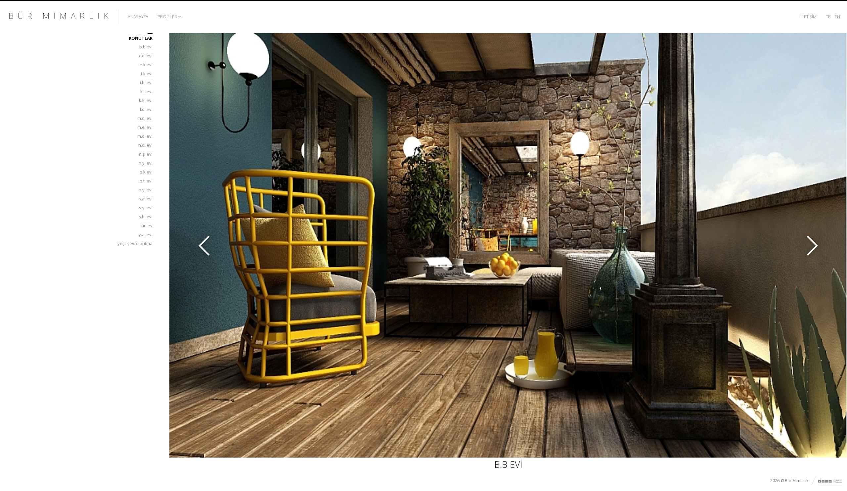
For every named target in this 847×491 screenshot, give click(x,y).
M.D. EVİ (145, 118)
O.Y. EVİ (146, 190)
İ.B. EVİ (146, 82)
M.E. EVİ (145, 127)
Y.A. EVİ (146, 234)
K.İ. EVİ (146, 91)
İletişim (809, 17)
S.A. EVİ (146, 199)
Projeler (167, 17)
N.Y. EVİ (146, 163)
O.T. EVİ (146, 181)
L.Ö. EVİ (146, 109)
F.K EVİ (147, 73)
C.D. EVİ (146, 56)
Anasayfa (138, 17)
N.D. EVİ (145, 145)
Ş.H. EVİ (146, 217)
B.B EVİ (146, 47)
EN (837, 17)
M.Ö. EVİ (145, 136)
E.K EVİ (146, 65)
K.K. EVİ (146, 100)
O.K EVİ (146, 172)
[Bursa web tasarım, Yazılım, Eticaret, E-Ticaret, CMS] (830, 480)
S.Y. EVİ (146, 208)
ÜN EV (147, 225)
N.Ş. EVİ (146, 154)
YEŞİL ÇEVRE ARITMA (135, 243)
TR (828, 17)
